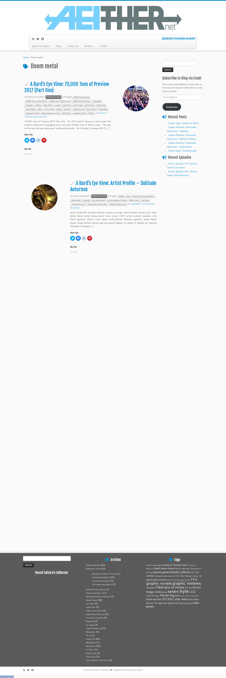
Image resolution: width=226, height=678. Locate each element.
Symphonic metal (79, 113)
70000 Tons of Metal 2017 (36, 101)
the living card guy (183, 603)
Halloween (150, 587)
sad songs (145, 200)
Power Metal (91, 109)
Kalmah (59, 109)
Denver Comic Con (193, 575)
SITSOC (168, 599)
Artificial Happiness (94, 593)
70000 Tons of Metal (81, 97)
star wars (181, 599)
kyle (184, 591)
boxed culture (180, 572)
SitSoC (103, 46)
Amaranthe (97, 101)
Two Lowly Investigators (102, 584)
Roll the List (90, 646)
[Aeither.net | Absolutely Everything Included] (113, 17)
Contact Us (72, 46)
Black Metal (47, 105)
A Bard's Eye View (53, 97)
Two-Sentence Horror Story (97, 660)
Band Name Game (164, 568)
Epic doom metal (98, 200)
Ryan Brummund (39, 116)
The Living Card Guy (100, 581)
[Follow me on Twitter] (38, 39)
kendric (173, 591)
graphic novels (159, 583)
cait (192, 572)
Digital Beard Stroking (95, 614)
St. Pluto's (90, 649)
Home (26, 57)
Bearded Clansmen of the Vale (98, 596)
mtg (171, 595)
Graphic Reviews (92, 628)
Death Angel (77, 105)
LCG (192, 591)
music (177, 595)
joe (165, 592)
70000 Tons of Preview (82, 101)
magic (156, 595)
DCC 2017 (180, 576)
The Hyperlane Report (101, 577)
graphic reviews (186, 583)
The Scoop (90, 657)
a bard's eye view (153, 565)
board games (162, 572)
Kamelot (67, 109)
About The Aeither (41, 46)
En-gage (89, 625)
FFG (194, 579)
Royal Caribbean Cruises (50, 113)
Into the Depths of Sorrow (117, 200)
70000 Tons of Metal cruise (59, 101)
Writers (88, 46)
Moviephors (90, 632)
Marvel (164, 595)
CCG (196, 572)
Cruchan (58, 105)
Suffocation (66, 113)
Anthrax (38, 105)
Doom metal (100, 105)
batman (178, 568)
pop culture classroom (190, 595)
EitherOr (89, 621)
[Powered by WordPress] (111, 669)
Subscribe (171, 107)
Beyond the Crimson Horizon (143, 196)
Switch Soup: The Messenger (182, 150)
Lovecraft (150, 595)
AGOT (185, 565)
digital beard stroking (156, 579)
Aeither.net (94, 670)
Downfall (86, 200)
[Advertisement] (182, 225)
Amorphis (29, 105)
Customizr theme (136, 670)
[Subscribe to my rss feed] (34, 39)
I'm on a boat (49, 109)
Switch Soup (91, 653)
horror (197, 587)
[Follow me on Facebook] (43, 39)
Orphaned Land (78, 109)
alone (128, 196)
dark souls (167, 576)
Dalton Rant (90, 607)
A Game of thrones (171, 565)
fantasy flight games (182, 580)
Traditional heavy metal (117, 204)
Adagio (121, 196)
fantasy (170, 580)
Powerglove (103, 109)
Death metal (89, 105)
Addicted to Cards (93, 569)
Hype (40, 109)
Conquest (159, 576)
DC (174, 575)
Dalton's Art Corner (93, 611)
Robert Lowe (134, 200)
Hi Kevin (188, 587)
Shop (58, 46)
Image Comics (155, 592)
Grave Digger (31, 109)
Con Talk (89, 603)
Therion (91, 113)
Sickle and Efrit (153, 599)
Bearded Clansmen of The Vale (104, 574)
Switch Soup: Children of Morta (183, 123)
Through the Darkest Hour (97, 204)
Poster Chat (90, 639)
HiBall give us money (169, 587)
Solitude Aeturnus (78, 204)
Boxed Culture (91, 600)
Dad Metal (67, 105)
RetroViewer (91, 642)
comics (150, 575)
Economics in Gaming (94, 618)
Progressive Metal (32, 113)
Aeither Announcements (95, 589)
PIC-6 (88, 635)
